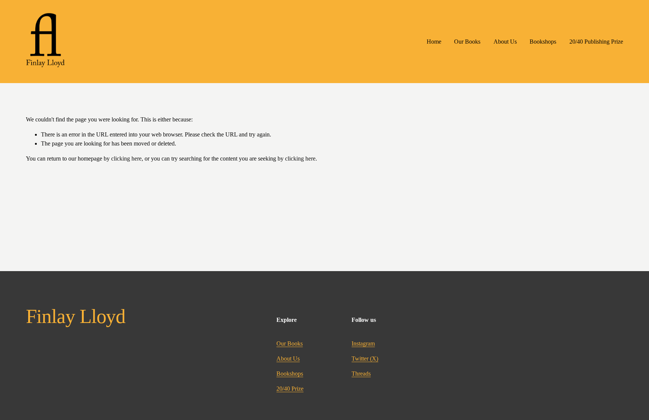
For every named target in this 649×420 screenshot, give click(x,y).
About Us (505, 41)
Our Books (467, 41)
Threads (361, 373)
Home (434, 41)
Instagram (363, 343)
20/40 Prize (289, 388)
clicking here (126, 158)
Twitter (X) (365, 358)
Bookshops (543, 41)
